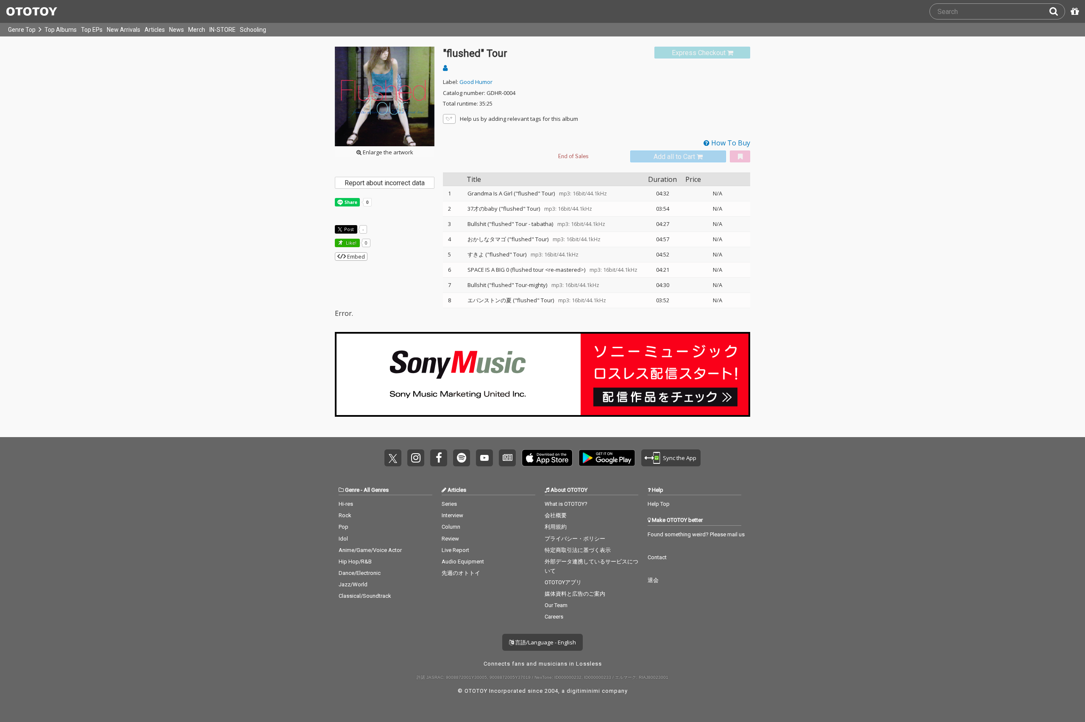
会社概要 (556, 515)
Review (450, 538)
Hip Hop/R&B (355, 561)
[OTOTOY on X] (392, 457)
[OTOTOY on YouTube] (484, 457)
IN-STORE (222, 29)
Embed (355, 256)
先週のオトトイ (461, 573)
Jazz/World (353, 584)
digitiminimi (583, 691)
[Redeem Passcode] (1073, 11)
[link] (702, 53)
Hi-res (346, 504)
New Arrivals (123, 29)
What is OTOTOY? (566, 504)
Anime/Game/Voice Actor (370, 550)
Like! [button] (350, 243)
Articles (155, 29)
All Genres (376, 490)
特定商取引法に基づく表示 (578, 550)
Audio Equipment (463, 561)
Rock (345, 515)
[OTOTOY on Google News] (507, 457)
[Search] (1057, 11)
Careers (554, 616)
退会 (653, 580)
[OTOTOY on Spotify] (461, 457)
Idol (343, 538)
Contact (657, 557)
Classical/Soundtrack (365, 596)
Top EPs (92, 29)
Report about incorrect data (385, 183)
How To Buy (729, 143)
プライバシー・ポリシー (575, 538)
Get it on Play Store (607, 457)
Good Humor (475, 82)
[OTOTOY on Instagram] (415, 457)
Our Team (556, 605)
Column (451, 527)
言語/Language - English (545, 642)
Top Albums (61, 29)
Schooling (253, 29)
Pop (343, 527)
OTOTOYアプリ (563, 582)
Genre (352, 490)
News (176, 29)
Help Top (659, 504)
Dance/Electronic (360, 573)
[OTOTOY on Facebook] (438, 457)
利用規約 (556, 527)
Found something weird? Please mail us (696, 534)
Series (449, 504)
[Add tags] (449, 119)
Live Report (455, 550)
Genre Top (22, 29)
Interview (452, 515)
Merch (196, 29)
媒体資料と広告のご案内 (575, 594)
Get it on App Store (547, 457)
